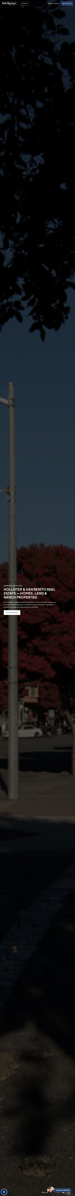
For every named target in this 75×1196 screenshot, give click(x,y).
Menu (25, 3)
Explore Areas (12, 612)
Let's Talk (68, 3)
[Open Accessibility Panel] (4, 1192)
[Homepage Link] (9, 3)
